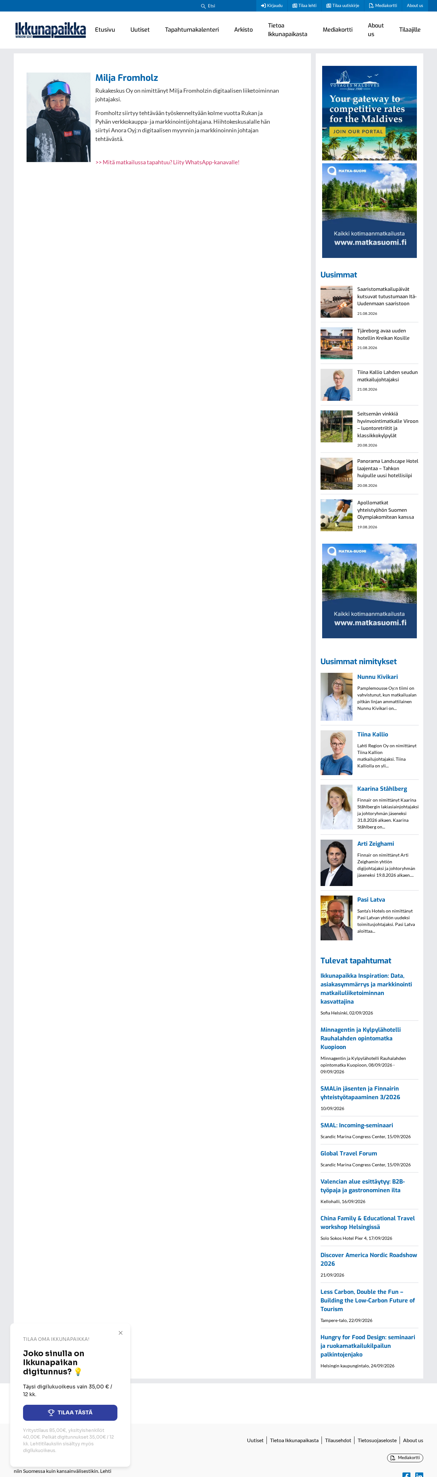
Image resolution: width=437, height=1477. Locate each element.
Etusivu (105, 30)
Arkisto (243, 30)
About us (415, 5)
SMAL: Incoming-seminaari (357, 1125)
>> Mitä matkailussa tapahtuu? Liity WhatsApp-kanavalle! (167, 162)
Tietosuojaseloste (377, 1440)
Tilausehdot (338, 1440)
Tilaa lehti (307, 5)
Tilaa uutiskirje (345, 5)
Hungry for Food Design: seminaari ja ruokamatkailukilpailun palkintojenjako (368, 1345)
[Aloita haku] (203, 6)
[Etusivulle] (50, 30)
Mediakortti (386, 5)
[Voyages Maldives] (369, 112)
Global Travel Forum (349, 1153)
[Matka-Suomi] (369, 209)
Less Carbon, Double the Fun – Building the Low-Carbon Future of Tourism (368, 1300)
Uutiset (140, 30)
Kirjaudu (274, 5)
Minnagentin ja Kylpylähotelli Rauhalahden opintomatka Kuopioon (361, 1038)
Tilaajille (410, 30)
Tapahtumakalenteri (192, 30)
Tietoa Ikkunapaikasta (287, 30)
